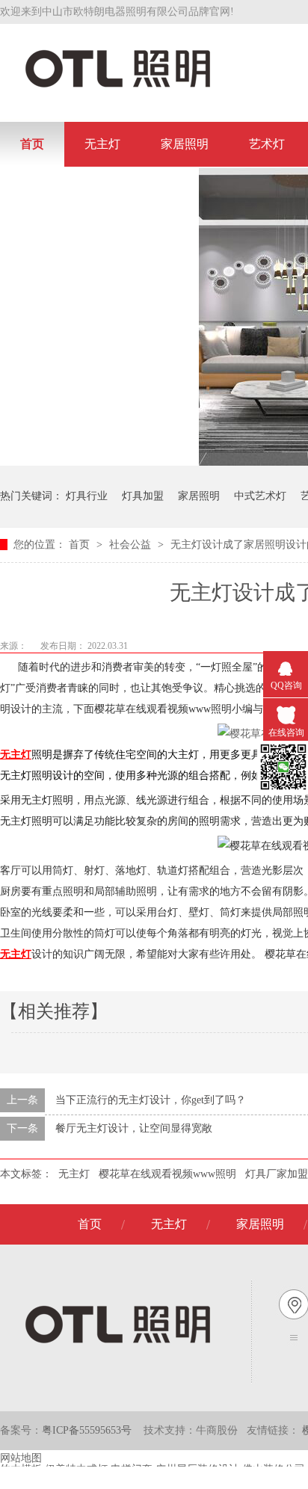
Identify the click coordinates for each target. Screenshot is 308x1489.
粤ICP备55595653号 (87, 1430)
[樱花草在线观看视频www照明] (117, 86)
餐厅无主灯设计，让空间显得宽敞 (133, 1128)
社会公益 (131, 544)
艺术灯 (267, 144)
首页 (32, 144)
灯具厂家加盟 (276, 1174)
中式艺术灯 (260, 496)
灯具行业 (87, 496)
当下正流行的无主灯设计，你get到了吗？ (150, 1100)
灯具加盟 (143, 496)
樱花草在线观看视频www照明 (167, 1174)
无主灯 (102, 144)
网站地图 (21, 1458)
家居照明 (185, 144)
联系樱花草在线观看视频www (99, 188)
